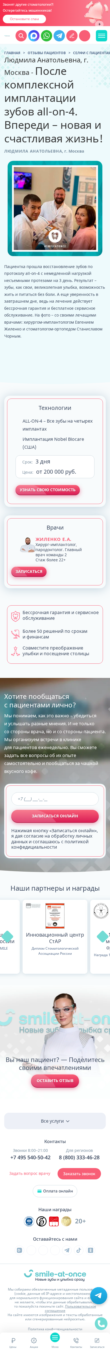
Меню (55, 1347)
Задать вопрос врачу (29, 1173)
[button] (7, 936)
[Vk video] (19, 1250)
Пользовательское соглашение (70, 1308)
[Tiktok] (78, 1250)
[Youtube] (43, 1250)
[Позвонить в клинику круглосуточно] (84, 35)
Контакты (76, 1347)
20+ (80, 1221)
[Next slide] (99, 24)
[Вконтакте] (31, 1250)
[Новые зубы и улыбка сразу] (7, 35)
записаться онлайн (55, 816)
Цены (12, 1347)
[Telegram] (67, 1250)
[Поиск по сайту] (21, 35)
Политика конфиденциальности (55, 1329)
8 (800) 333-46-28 (79, 1157)
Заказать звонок (79, 1173)
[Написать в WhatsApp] (46, 35)
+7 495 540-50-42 (30, 1157)
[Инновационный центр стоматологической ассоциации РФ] (29, 1221)
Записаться (97, 1347)
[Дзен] (55, 1250)
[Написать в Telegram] (59, 35)
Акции (34, 1347)
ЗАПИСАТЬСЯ (29, 571)
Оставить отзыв (55, 1080)
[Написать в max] (33, 35)
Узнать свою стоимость (48, 489)
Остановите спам (24, 18)
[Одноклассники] (90, 1250)
